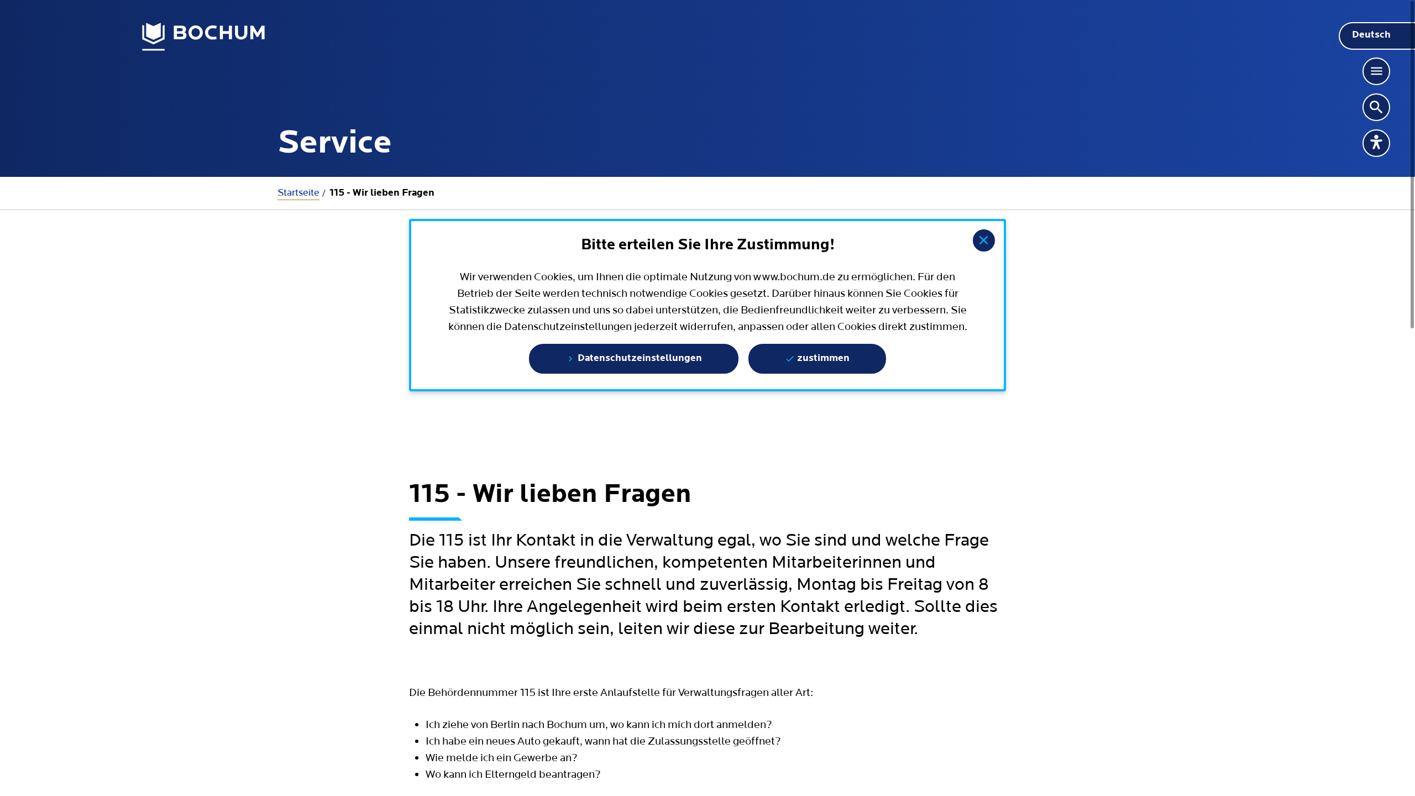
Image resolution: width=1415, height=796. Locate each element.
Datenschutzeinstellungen (638, 359)
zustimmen (822, 359)
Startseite (298, 192)
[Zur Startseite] (204, 37)
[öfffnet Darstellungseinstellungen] (1376, 143)
